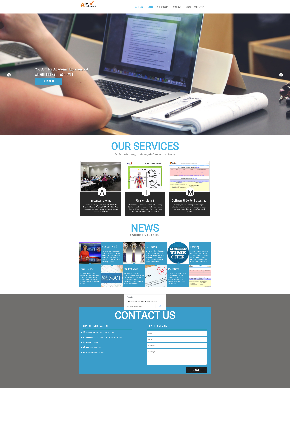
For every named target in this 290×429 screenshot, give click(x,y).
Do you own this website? (135, 306)
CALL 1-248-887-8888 (144, 7)
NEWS (188, 7)
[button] (7, 67)
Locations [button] (176, 7)
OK (159, 306)
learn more (48, 81)
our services (162, 7)
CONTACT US (199, 7)
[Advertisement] (145, 408)
